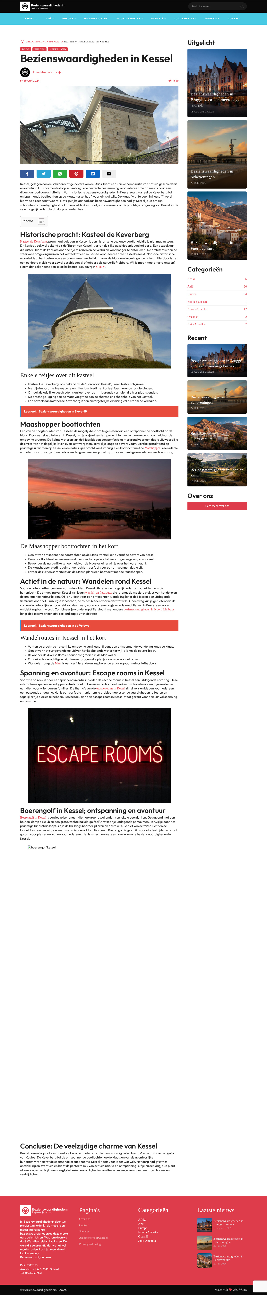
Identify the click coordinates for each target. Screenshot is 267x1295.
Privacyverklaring (90, 1244)
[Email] (109, 174)
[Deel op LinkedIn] (93, 174)
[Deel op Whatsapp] (60, 174)
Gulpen (100, 266)
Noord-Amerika (128, 18)
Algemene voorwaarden (93, 1237)
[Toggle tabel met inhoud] (39, 221)
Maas (58, 663)
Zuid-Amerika (184, 18)
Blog (31, 41)
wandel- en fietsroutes (98, 592)
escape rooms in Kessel (110, 688)
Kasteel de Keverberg (33, 241)
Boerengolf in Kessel (33, 817)
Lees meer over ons (217, 506)
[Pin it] (76, 174)
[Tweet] (44, 174)
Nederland (55, 41)
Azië (49, 18)
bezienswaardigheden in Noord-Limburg (149, 609)
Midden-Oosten (96, 18)
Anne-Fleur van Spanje (46, 72)
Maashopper (153, 448)
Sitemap (84, 1231)
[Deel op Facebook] (27, 174)
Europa (67, 18)
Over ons (212, 18)
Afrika (29, 18)
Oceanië (157, 18)
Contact (234, 18)
